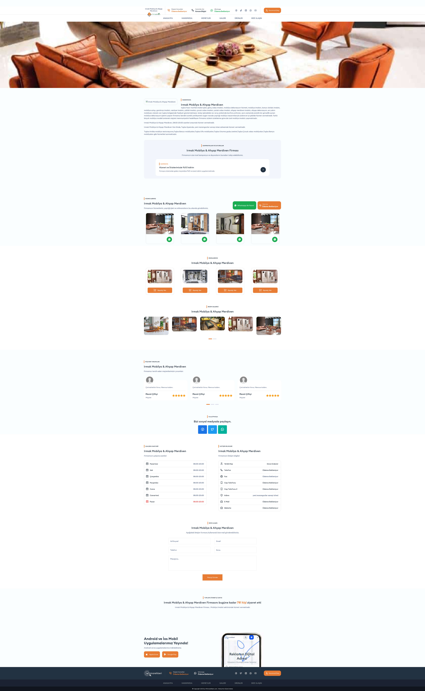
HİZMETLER (206, 18)
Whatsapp (222, 10)
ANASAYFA (168, 18)
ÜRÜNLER (239, 18)
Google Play (171, 654)
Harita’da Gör (200, 10)
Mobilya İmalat (217, 607)
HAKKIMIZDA (187, 18)
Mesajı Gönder (212, 577)
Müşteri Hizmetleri (179, 10)
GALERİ (222, 18)
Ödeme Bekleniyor (270, 470)
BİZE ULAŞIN (256, 18)
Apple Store (153, 654)
